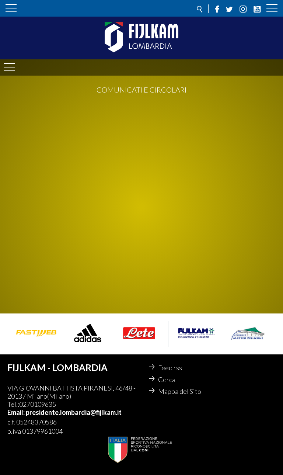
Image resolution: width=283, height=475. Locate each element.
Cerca (166, 379)
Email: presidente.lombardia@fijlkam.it (64, 412)
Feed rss (170, 368)
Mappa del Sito (179, 391)
